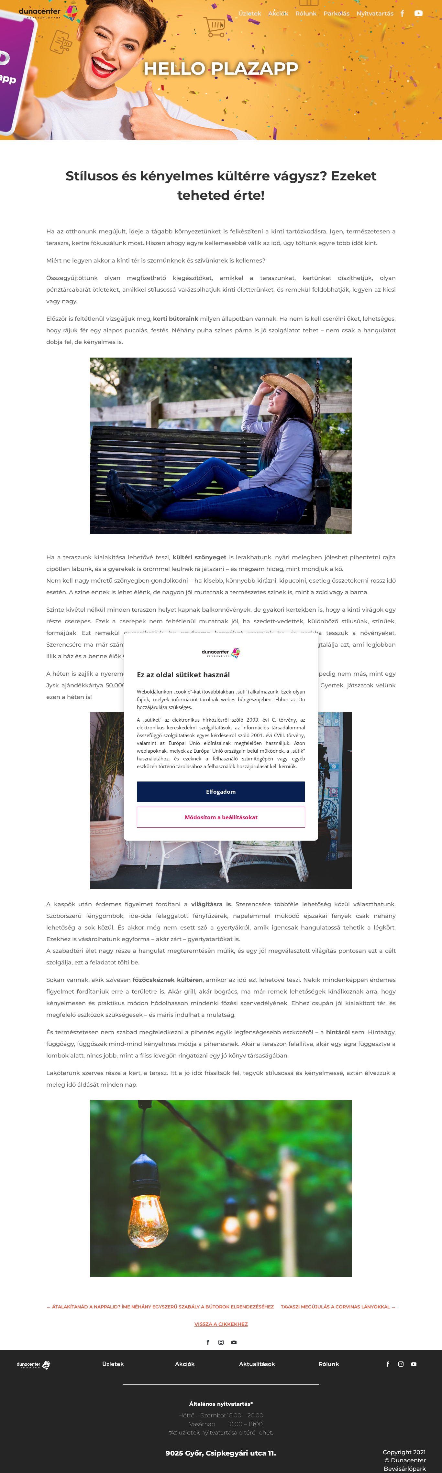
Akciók (278, 13)
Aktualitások (257, 1364)
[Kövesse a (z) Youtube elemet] (234, 1342)
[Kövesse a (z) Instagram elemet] (221, 1342)
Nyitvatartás (375, 13)
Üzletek (249, 13)
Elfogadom (221, 791)
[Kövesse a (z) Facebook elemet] (208, 1342)
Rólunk (305, 13)
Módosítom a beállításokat (221, 817)
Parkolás (336, 13)
